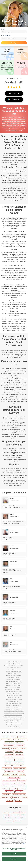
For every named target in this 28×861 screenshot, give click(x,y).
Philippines (22, 817)
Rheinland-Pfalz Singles (14, 726)
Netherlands (6, 817)
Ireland (22, 815)
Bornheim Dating (13, 748)
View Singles (14, 43)
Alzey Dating (13, 736)
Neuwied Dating (5, 788)
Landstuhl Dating (21, 780)
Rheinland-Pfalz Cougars (13, 677)
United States (6, 812)
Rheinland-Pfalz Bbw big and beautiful (13, 665)
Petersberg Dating (9, 791)
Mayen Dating (12, 785)
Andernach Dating (22, 736)
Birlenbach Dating (20, 745)
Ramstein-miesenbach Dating (19, 794)
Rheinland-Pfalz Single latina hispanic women (13, 717)
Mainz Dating (4, 785)
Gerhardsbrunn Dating (18, 762)
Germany (12, 815)
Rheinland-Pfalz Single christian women (13, 713)
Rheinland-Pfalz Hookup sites (13, 685)
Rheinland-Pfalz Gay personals (13, 681)
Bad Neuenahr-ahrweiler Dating (20, 739)
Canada (22, 812)
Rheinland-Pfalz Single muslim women (13, 720)
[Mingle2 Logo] (4, 3)
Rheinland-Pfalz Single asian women (13, 707)
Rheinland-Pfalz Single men (13, 719)
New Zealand (14, 817)
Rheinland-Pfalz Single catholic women (13, 711)
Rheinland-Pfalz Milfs (13, 701)
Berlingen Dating (19, 742)
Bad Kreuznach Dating (6, 739)
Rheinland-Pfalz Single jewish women (13, 715)
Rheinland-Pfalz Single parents (13, 723)
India (18, 815)
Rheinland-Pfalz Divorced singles (13, 679)
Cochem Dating (23, 748)
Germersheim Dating (9, 765)
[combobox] (14, 31)
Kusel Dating (22, 774)
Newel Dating (14, 788)
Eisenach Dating (9, 751)
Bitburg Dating (5, 748)
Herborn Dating (20, 765)
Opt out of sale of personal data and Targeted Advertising (14, 849)
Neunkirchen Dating (22, 785)
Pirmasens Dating (19, 791)
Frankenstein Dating (9, 757)
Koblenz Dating (6, 774)
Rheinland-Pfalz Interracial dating (13, 689)
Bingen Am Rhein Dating (9, 745)
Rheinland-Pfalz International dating (13, 687)
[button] (23, 3)
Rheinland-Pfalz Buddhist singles (13, 671)
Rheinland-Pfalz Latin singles (13, 693)
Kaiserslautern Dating (9, 771)
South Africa (9, 820)
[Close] (26, 827)
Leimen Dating (6, 783)
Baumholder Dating (9, 742)
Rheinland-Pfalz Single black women (13, 709)
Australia (5, 815)
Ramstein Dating (6, 794)
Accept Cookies (13, 858)
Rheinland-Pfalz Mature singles (13, 699)
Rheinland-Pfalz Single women (13, 724)
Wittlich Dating (10, 800)
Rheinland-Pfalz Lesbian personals (13, 695)
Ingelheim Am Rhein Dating (19, 768)
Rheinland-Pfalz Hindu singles (13, 683)
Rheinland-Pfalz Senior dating (13, 705)
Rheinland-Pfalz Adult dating (13, 661)
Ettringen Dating (18, 751)
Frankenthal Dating (19, 757)
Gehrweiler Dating (19, 760)
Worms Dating (18, 800)
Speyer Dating (16, 797)
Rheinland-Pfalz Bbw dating (13, 667)
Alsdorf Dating (5, 736)
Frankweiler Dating (9, 760)
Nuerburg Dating (22, 788)
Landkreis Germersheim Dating (9, 780)
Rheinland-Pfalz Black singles (13, 669)
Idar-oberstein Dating (7, 768)
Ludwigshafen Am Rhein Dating (18, 783)
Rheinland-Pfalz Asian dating (13, 663)
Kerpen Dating (20, 771)
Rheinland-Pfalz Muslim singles (13, 703)
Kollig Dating (14, 774)
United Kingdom (15, 812)
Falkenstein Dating (9, 754)
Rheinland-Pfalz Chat (13, 673)
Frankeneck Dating (19, 754)
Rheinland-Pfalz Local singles (13, 697)
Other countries (17, 820)
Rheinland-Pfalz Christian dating (13, 675)
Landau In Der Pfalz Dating (14, 777)
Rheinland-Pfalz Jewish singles (13, 691)
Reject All (14, 853)
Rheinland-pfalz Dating (6, 797)
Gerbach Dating (8, 762)
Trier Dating (24, 797)
